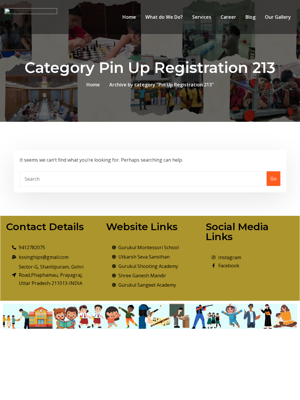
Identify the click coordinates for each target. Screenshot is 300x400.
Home (129, 17)
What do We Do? (164, 17)
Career (228, 17)
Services (201, 17)
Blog (250, 17)
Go (273, 178)
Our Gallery (278, 17)
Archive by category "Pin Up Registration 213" (161, 84)
